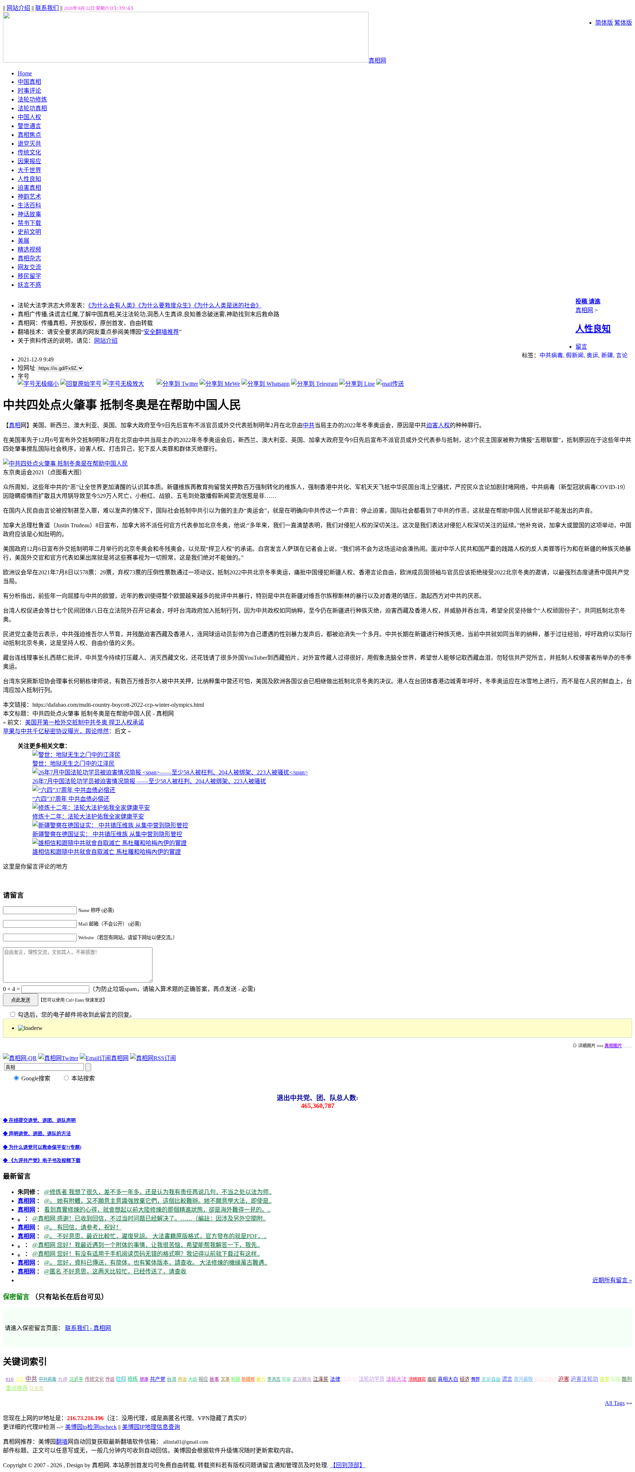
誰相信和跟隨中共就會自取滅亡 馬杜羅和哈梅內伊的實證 (106, 852)
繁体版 (623, 22)
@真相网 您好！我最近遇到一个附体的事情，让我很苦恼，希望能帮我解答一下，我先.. (146, 1245)
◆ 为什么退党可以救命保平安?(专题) (42, 1147)
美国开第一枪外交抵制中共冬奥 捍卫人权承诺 (84, 722)
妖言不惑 (29, 285)
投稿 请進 (587, 301)
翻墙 (62, 1442)
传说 (109, 1379)
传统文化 (29, 152)
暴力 (261, 1379)
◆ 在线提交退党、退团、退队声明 (39, 1120)
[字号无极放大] (123, 384)
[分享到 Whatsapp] (265, 384)
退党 (604, 1379)
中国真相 (29, 82)
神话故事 (29, 214)
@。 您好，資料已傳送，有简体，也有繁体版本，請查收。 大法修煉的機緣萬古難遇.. (155, 1262)
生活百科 (29, 205)
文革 (225, 1379)
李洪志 (273, 1379)
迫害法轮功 (584, 1379)
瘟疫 (431, 1379)
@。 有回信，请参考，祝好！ (83, 1227)
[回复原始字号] (80, 384)
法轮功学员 (371, 1379)
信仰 (121, 1379)
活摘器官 (417, 1379)
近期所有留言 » (612, 1280)
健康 (144, 1379)
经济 (464, 1379)
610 (10, 1379)
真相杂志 (29, 258)
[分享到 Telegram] (314, 384)
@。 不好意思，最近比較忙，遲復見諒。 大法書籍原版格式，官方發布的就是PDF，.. (155, 1236)
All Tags (615, 1403)
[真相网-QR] (20, 1058)
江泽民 (321, 1379)
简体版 (604, 22)
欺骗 (286, 1379)
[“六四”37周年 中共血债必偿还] (73, 790)
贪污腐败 (523, 1379)
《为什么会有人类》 (113, 305)
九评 (63, 1379)
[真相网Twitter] (58, 1058)
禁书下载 (29, 223)
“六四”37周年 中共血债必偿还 (71, 799)
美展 (23, 241)
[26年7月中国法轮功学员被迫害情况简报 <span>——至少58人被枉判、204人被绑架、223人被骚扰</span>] (170, 772)
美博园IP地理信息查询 (151, 1427)
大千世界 (29, 170)
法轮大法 (396, 1379)
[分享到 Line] (357, 384)
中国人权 (29, 117)
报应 (203, 1379)
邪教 (615, 1379)
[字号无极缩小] (38, 384)
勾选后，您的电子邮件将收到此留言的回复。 (75, 1015)
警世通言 (29, 126)
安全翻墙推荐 (161, 332)
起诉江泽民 (545, 1379)
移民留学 (29, 276)
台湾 (171, 1379)
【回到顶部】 (347, 1465)
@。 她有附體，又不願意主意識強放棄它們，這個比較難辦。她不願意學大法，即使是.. (158, 1201)
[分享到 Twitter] (177, 384)
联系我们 (47, 8)
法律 (335, 1379)
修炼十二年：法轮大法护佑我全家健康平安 (88, 816)
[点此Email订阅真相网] (104, 1058)
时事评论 (29, 91)
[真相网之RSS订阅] (153, 1058)
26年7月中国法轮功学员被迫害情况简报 (149, 781)
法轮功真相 (32, 108)
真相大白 (448, 1379)
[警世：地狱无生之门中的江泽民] (76, 755)
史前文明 (29, 232)
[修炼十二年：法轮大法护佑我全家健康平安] (91, 808)
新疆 (607, 355)
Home (25, 73)
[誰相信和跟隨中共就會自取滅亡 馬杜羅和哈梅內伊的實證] (109, 843)
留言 (581, 346)
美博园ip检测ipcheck (91, 1427)
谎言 (507, 1379)
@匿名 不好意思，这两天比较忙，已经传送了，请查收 (115, 1271)
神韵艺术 (29, 196)
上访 (19, 1379)
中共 (309, 425)
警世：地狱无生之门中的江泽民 (73, 763)
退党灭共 (29, 143)
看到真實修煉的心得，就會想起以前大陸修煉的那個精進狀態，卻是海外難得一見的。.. (157, 1210)
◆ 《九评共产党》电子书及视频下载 (41, 1160)
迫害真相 (29, 188)
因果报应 (29, 161)
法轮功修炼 (32, 99)
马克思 (36, 1388)
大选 (192, 1379)
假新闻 (575, 355)
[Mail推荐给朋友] (390, 384)
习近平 (76, 1379)
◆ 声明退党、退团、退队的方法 (37, 1133)
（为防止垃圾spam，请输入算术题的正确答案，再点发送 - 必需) (172, 989)
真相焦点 (29, 135)
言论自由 (491, 1379)
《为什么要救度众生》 (166, 305)
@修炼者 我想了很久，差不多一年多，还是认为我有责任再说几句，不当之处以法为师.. (158, 1192)
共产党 (157, 1379)
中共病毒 (551, 355)
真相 (15, 425)
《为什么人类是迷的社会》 (228, 305)
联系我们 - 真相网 (88, 1328)
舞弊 (475, 1379)
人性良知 (29, 179)
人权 (444, 425)
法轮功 (349, 1379)
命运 (182, 1379)
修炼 (133, 1379)
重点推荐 (17, 1388)
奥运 (592, 355)
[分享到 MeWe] (220, 384)
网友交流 (29, 267)
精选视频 (29, 249)
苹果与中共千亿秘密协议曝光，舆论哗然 (56, 731)
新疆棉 (248, 1379)
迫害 (432, 425)
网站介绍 (18, 8)
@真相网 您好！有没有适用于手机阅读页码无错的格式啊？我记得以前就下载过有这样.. (146, 1254)
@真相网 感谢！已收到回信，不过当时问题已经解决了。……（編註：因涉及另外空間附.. (149, 1218)
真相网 (377, 60)
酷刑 (627, 1379)
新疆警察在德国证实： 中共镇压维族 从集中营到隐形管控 (107, 834)
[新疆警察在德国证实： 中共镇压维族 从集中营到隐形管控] (110, 825)
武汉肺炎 (302, 1379)
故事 (214, 1379)
